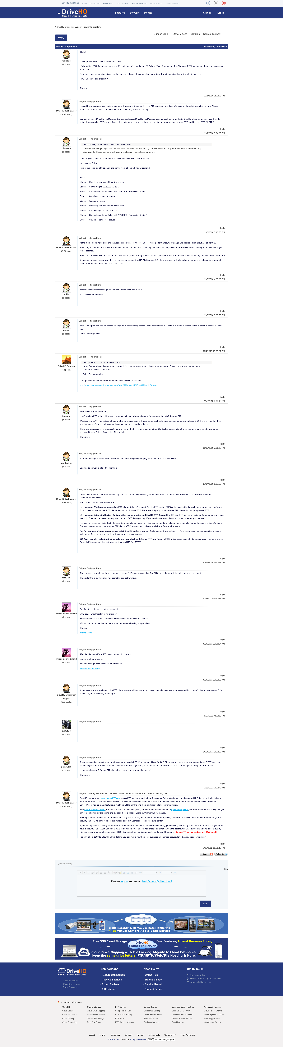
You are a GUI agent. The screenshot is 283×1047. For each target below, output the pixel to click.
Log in (220, 13)
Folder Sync (108, 4)
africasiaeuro (86, 633)
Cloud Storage (68, 1011)
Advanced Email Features (183, 1015)
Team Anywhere (172, 4)
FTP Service (120, 1007)
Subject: (60, 46)
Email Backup (178, 1022)
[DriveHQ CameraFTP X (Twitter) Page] (215, 3)
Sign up (207, 13)
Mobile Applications (212, 1018)
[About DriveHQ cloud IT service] (72, 973)
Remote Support (211, 34)
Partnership (115, 1035)
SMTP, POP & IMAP (181, 1011)
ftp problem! (95, 27)
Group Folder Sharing (213, 1011)
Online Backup (150, 1007)
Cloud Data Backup (152, 1011)
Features (120, 13)
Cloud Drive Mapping (90, 4)
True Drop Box (122, 4)
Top (226, 869)
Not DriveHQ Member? (157, 881)
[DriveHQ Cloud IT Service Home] (73, 12)
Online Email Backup (153, 1015)
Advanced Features (212, 1007)
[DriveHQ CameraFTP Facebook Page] (208, 3)
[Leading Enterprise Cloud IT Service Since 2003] (141, 948)
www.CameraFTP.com (94, 809)
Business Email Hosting (183, 1007)
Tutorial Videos (179, 34)
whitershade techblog (90, 668)
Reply (61, 37)
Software (135, 13)
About (92, 1035)
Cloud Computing (69, 1022)
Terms (102, 1035)
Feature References (72, 1002)
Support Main (161, 34)
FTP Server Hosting (123, 1015)
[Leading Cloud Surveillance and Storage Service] (141, 923)
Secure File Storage (95, 1018)
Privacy (140, 1035)
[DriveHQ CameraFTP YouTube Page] (223, 3)
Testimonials (154, 1035)
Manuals (195, 34)
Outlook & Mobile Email (182, 1018)
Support (128, 1035)
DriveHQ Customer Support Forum (72, 27)
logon (124, 881)
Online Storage (94, 1007)
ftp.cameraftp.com (179, 809)
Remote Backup (151, 1018)
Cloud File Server (69, 1015)
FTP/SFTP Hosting (139, 4)
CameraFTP (170, 1035)
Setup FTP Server (123, 1011)
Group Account (156, 4)
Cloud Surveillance (71, 984)
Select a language (163, 1039)
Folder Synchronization (214, 1015)
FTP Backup (120, 1018)
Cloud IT (66, 1007)
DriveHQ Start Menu (70, 3)
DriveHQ (125, 1039)
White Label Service (212, 1022)
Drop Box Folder (94, 1022)
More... (152, 152)
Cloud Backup (68, 1018)
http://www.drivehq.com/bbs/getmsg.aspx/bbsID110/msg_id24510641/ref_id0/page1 (119, 385)
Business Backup (151, 1022)
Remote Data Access (96, 1015)
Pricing (148, 13)
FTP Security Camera (124, 1022)
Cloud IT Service (71, 980)
